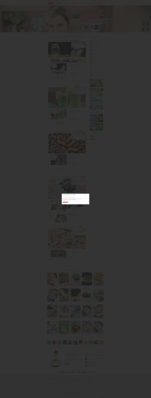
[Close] (88, 194)
